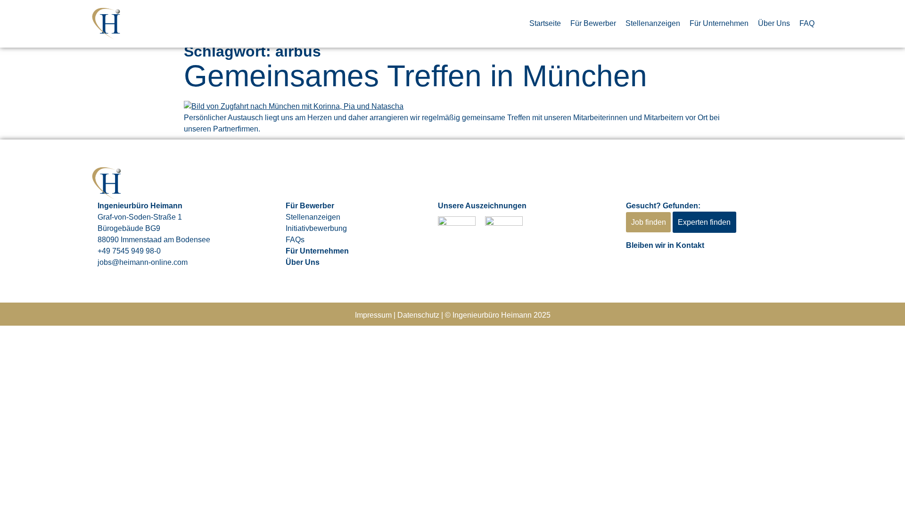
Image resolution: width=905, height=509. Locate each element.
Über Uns (774, 23)
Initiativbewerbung (316, 228)
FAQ (806, 23)
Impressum (373, 315)
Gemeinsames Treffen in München (415, 76)
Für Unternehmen (719, 23)
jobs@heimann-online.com (143, 262)
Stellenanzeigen (652, 23)
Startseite (545, 23)
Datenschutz (418, 315)
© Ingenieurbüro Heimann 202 (495, 315)
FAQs (295, 240)
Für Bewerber (593, 23)
